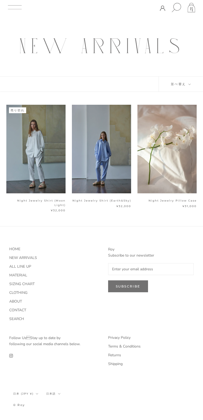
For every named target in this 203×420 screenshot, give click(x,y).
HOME (14, 249)
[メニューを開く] (15, 7)
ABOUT (15, 301)
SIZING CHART (22, 283)
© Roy (19, 405)
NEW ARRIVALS (23, 257)
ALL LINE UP (20, 266)
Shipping (115, 363)
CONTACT (17, 310)
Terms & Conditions (124, 346)
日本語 (51, 393)
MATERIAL (18, 275)
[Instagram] (11, 355)
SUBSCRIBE (128, 286)
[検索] (176, 7)
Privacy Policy (119, 337)
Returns (114, 355)
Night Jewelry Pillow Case (174, 200)
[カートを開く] (191, 7)
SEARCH (16, 318)
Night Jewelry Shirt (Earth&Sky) (101, 200)
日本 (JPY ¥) (23, 393)
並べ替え (179, 84)
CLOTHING (18, 292)
